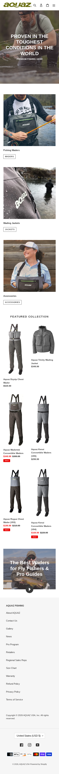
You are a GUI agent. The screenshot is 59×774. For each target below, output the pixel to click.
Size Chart (11, 668)
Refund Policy (13, 683)
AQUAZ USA (24, 764)
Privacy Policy (13, 691)
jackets (10, 229)
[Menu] (54, 5)
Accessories (12, 302)
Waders (9, 157)
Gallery (9, 628)
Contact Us (11, 620)
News (9, 636)
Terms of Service (14, 699)
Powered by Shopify (38, 764)
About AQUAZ (13, 613)
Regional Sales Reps (16, 660)
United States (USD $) (29, 735)
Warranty (10, 676)
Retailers (10, 652)
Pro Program (12, 644)
